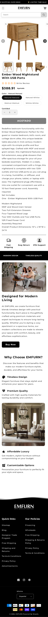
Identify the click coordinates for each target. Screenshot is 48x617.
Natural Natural (13, 98)
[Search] (44, 14)
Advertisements (10, 566)
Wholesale (30, 530)
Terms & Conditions (11, 556)
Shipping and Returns (8, 549)
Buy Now (11, 344)
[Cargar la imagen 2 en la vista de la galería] (19, 67)
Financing (30, 525)
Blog (4, 530)
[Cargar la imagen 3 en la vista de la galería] (29, 67)
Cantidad (6, 109)
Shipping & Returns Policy (35, 541)
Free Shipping (9, 543)
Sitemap (6, 525)
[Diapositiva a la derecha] (46, 67)
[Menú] (3, 8)
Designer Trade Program (9, 536)
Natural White (34, 98)
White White (33, 103)
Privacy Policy (9, 561)
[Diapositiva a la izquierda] (1, 67)
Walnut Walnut (13, 103)
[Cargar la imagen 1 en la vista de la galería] (8, 67)
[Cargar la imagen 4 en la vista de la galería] (40, 67)
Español (22, 596)
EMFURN (19, 614)
